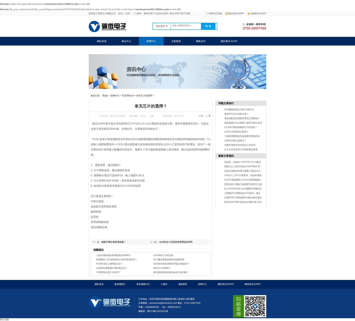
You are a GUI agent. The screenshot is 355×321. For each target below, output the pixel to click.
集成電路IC (120, 284)
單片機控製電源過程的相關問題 (168, 259)
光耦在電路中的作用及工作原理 (239, 145)
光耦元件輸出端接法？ (235, 140)
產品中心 (126, 41)
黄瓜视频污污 (143, 284)
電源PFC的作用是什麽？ (236, 114)
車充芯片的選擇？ (145, 95)
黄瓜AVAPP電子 (118, 116)
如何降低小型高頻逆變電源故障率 (176, 242)
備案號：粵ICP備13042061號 (153, 311)
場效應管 (182, 284)
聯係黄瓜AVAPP (105, 49)
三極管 (164, 284)
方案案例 (176, 41)
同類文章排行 (226, 103)
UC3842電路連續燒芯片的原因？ (240, 127)
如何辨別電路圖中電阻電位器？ (111, 268)
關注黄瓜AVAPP (236, 13)
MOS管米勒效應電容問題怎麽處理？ (171, 264)
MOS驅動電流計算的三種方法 (239, 109)
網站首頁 (101, 41)
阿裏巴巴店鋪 (215, 13)
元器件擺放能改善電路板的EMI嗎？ (113, 255)
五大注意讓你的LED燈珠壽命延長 (241, 149)
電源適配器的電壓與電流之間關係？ (242, 118)
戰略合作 (201, 41)
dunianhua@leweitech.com (163, 303)
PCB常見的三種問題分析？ (109, 264)
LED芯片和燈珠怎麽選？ (236, 131)
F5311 (96, 139)
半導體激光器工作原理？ (108, 272)
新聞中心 (151, 41)
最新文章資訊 (226, 155)
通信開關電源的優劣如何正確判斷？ (171, 272)
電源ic (105, 95)
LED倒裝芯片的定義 (163, 255)
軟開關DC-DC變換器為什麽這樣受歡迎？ (116, 259)
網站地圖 (4, 319)
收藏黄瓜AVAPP (258, 13)
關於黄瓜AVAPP (229, 41)
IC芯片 (130, 123)
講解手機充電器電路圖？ (114, 242)
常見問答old (128, 95)
